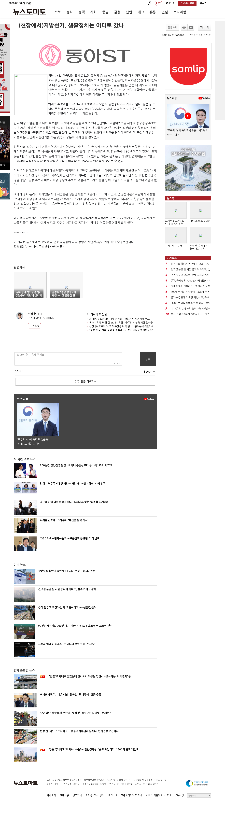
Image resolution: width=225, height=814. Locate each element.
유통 (153, 12)
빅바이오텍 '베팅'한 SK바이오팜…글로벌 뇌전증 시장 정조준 (121, 322)
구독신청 (179, 795)
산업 (129, 12)
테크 (141, 12)
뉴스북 (35, 326)
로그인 (203, 3)
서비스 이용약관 (154, 795)
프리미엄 (179, 12)
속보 (58, 12)
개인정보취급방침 (95, 795)
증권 (105, 12)
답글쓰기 (172, 27)
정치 (69, 12)
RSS (169, 795)
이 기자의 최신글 (97, 314)
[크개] (201, 27)
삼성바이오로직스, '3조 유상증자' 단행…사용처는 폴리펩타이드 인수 (125, 326)
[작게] (208, 27)
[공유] (190, 27)
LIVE (158, 3)
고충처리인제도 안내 (131, 795)
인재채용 (64, 795)
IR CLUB (112, 795)
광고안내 (77, 795)
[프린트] (184, 27)
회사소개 (51, 795)
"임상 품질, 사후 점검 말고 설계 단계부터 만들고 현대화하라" (121, 330)
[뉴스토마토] (29, 12)
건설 (165, 12)
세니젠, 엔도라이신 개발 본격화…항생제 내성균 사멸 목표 (119, 319)
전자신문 (170, 3)
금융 (117, 12)
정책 (81, 12)
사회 (93, 12)
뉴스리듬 (172, 98)
